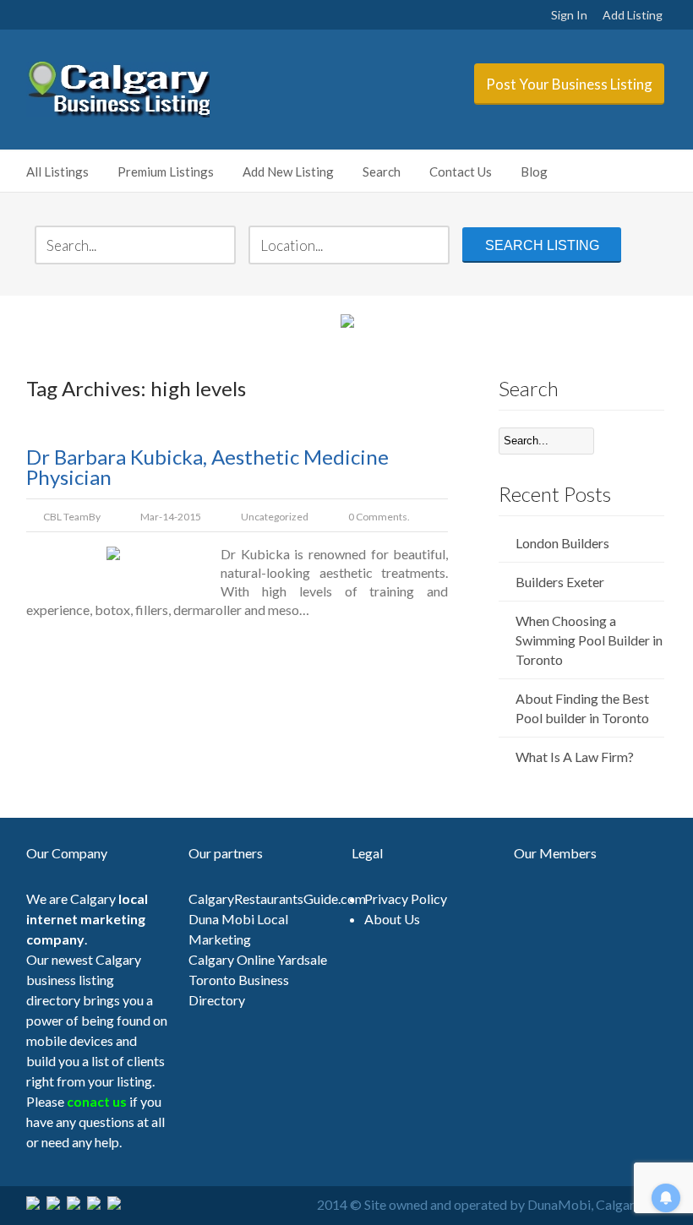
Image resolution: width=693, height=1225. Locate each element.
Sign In (569, 15)
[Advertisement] (478, 1051)
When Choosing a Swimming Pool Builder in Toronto (589, 639)
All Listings (57, 171)
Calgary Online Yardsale (257, 959)
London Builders (562, 543)
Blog (534, 171)
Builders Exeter (560, 582)
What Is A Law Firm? (575, 757)
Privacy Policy (405, 898)
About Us (392, 919)
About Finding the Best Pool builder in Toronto (582, 708)
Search (382, 171)
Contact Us (460, 171)
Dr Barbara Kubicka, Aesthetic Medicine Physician (207, 466)
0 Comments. (379, 516)
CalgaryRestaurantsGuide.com (277, 898)
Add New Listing (288, 171)
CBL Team (66, 516)
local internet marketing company (87, 918)
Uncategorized (274, 516)
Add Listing (633, 15)
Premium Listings (165, 171)
